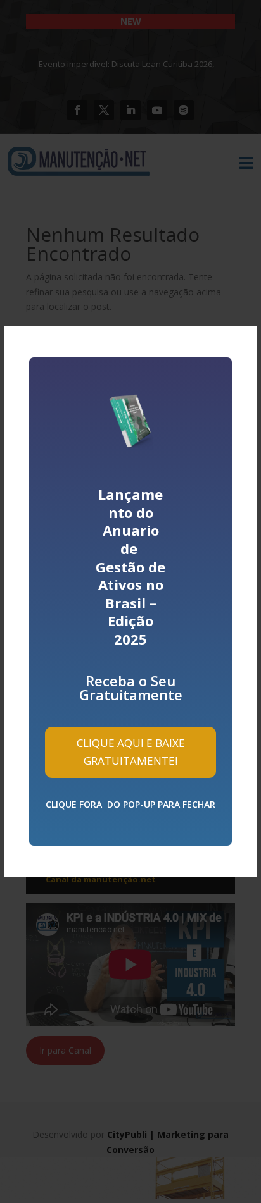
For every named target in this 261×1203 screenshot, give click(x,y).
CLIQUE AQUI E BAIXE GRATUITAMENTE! (131, 752)
